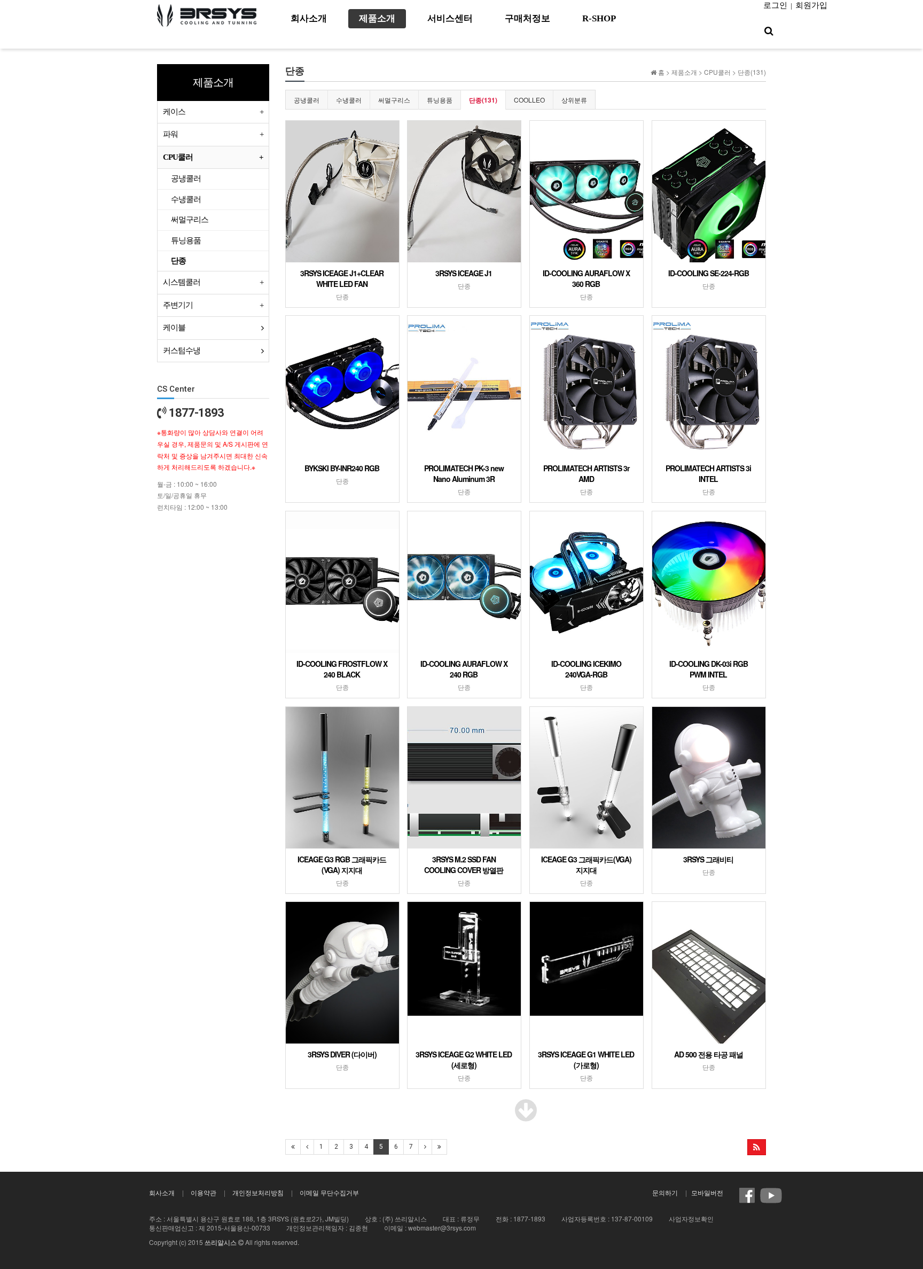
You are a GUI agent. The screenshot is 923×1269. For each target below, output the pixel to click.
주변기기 (178, 305)
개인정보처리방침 (258, 1192)
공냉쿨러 (306, 99)
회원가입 (811, 5)
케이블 (174, 327)
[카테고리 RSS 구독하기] (756, 1147)
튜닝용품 (439, 99)
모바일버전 (707, 1192)
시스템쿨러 (181, 282)
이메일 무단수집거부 (329, 1192)
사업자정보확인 (691, 1218)
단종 (178, 260)
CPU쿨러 (178, 157)
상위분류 (574, 99)
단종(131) (483, 100)
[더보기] (526, 1116)
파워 (170, 134)
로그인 (775, 5)
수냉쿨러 (349, 99)
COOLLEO (529, 99)
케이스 (174, 111)
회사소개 (162, 1192)
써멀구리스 (394, 99)
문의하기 (665, 1192)
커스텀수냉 (181, 350)
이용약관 (203, 1192)
